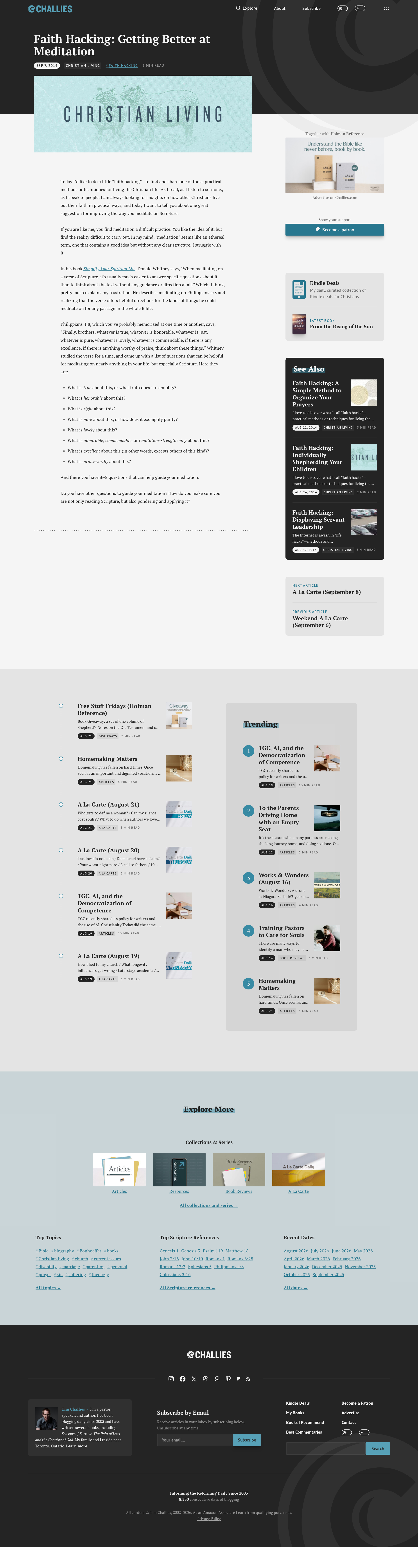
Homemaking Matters (107, 758)
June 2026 (341, 1251)
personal (118, 1266)
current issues (107, 1258)
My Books (295, 1413)
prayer (45, 1274)
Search (377, 1448)
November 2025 (360, 1266)
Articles (119, 1191)
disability (48, 1266)
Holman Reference (347, 133)
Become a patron (338, 229)
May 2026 (363, 1251)
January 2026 (296, 1266)
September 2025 (328, 1274)
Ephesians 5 (200, 1266)
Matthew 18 (237, 1251)
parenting (95, 1266)
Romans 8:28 (240, 1258)
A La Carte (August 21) (109, 804)
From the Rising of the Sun (341, 326)
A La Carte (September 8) (326, 592)
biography (64, 1251)
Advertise (350, 1413)
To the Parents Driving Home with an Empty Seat (279, 818)
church (81, 1258)
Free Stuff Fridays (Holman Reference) (115, 709)
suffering (77, 1274)
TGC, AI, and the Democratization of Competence (104, 903)
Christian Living (83, 65)
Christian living (54, 1258)
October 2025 (297, 1274)
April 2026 (294, 1258)
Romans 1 (215, 1258)
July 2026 (320, 1251)
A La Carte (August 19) (109, 955)
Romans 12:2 (172, 1266)
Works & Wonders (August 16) (284, 878)
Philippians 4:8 (229, 1266)
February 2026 (347, 1258)
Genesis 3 (190, 1251)
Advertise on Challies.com (334, 197)
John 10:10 (192, 1258)
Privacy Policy (209, 1518)
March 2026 (318, 1258)
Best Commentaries (304, 1432)
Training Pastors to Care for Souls (282, 931)
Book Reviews (239, 1191)
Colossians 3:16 (175, 1274)
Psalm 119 (213, 1251)
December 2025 (327, 1266)
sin (60, 1274)
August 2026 (296, 1251)
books (112, 1251)
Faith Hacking (317, 393)
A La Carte (298, 1191)
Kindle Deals (338, 289)
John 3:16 (169, 1258)
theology (100, 1274)
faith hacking (123, 65)
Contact (349, 1422)
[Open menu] (386, 8)
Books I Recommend (305, 1422)
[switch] (342, 8)
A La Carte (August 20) (109, 850)
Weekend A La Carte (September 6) (320, 621)
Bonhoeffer (90, 1251)
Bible (43, 1251)
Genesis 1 (169, 1251)
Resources (179, 1191)
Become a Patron (357, 1403)
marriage (71, 1266)
